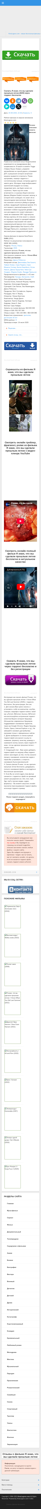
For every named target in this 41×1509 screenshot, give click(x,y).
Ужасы (19, 246)
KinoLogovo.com (24, 1496)
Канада (18, 277)
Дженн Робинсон (19, 260)
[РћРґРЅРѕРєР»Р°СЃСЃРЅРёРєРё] (12, 101)
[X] (18, 106)
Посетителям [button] (7, 1489)
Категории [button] (5, 1480)
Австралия (25, 277)
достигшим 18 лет (10, 318)
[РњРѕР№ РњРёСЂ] (12, 106)
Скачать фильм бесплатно (15, 1504)
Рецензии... (12, 328)
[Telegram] (18, 101)
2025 (15, 248)
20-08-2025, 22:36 (15, 113)
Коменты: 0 (27, 113)
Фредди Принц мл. (30, 272)
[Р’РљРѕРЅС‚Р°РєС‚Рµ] (6, 101)
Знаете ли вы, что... (15, 335)
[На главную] (3, 34)
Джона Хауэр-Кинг (17, 270)
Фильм (13, 246)
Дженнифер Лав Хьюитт (26, 262)
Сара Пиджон (21, 265)
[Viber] (24, 101)
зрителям (27, 315)
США (32, 277)
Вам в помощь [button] (7, 1485)
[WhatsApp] (30, 101)
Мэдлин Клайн (16, 272)
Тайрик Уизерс (9, 265)
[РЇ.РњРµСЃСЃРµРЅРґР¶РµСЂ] (6, 106)
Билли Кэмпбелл (23, 267)
